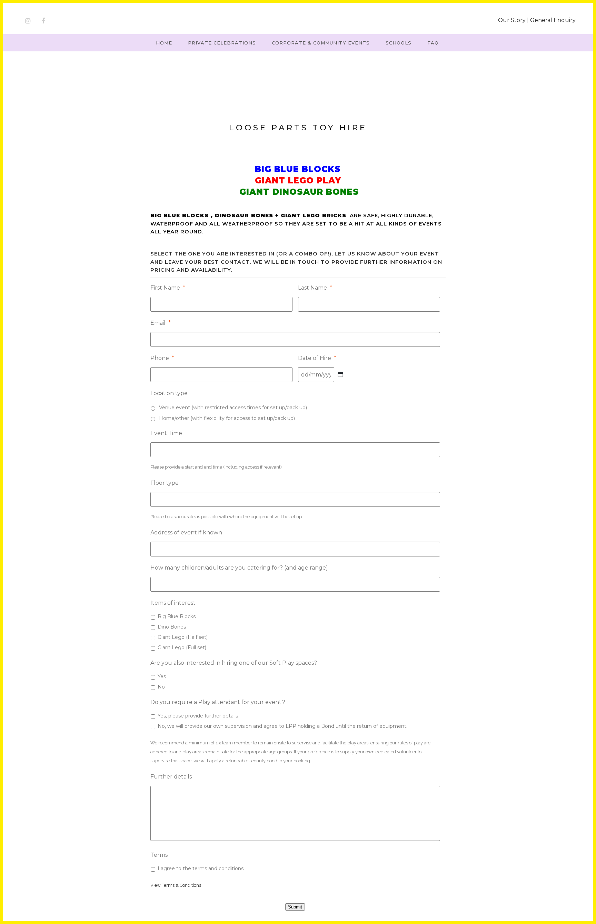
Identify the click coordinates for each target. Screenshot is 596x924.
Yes (162, 676)
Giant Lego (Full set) (182, 647)
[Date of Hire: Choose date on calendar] (340, 374)
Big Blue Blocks (177, 616)
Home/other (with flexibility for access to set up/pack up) (227, 418)
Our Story (512, 20)
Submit (295, 907)
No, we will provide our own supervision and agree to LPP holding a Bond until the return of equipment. (282, 726)
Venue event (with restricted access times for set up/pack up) (233, 407)
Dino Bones (172, 627)
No (161, 687)
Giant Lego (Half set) (183, 637)
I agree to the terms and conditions (201, 868)
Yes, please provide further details (198, 716)
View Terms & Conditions (175, 885)
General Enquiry (553, 20)
